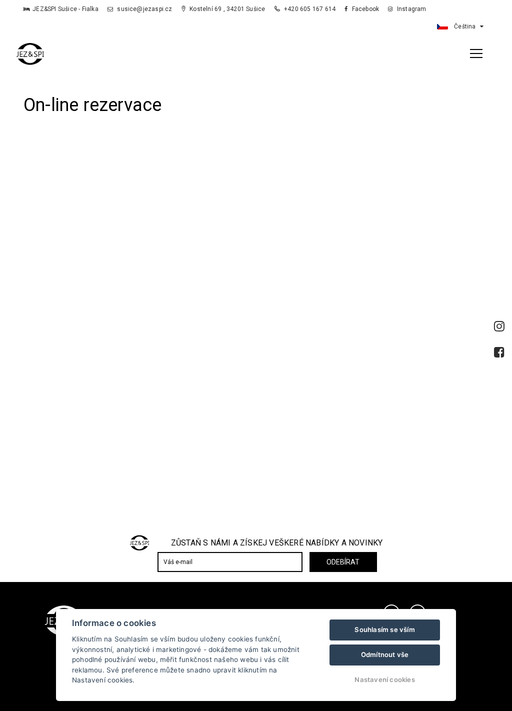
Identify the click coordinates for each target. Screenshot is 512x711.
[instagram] (499, 327)
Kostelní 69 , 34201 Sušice (226, 9)
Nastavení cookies (384, 680)
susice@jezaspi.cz (144, 9)
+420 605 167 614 (310, 9)
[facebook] (499, 353)
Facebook (364, 9)
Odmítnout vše (385, 654)
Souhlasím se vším (384, 630)
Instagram (411, 9)
